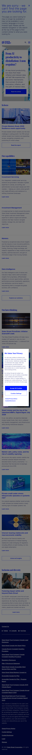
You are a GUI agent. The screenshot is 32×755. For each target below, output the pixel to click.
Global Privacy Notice (11, 398)
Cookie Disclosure (10, 400)
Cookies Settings (16, 393)
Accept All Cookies (16, 388)
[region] (16, 377)
